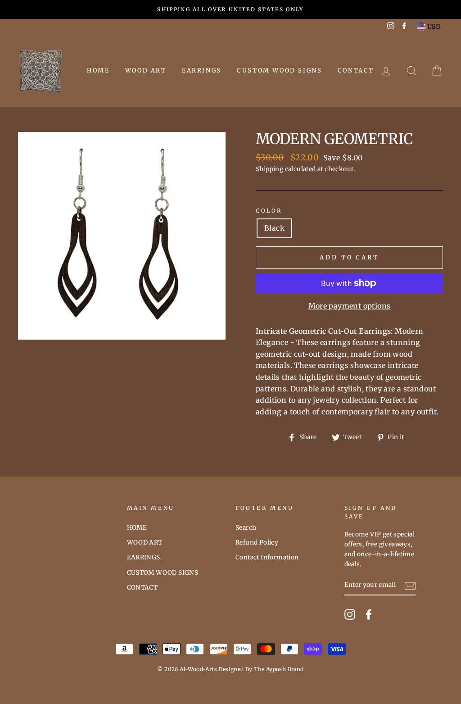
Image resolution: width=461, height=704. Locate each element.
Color (269, 210)
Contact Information (267, 557)
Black (274, 227)
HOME (98, 70)
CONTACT (356, 70)
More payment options (349, 305)
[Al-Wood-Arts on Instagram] (349, 614)
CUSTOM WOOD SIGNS (279, 70)
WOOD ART (146, 70)
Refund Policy (256, 542)
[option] (230, 9)
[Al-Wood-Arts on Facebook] (368, 614)
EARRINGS (201, 70)
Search (245, 527)
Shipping (269, 169)
